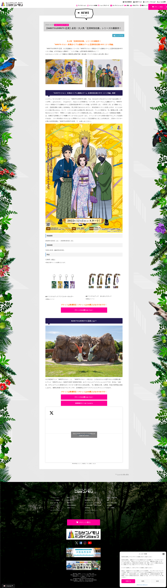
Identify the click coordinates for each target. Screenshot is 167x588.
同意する (128, 581)
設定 (157, 581)
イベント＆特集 (93, 5)
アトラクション (82, 5)
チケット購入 (158, 7)
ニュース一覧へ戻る (123, 474)
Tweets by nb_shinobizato (84, 434)
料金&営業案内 (128, 2)
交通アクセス (138, 2)
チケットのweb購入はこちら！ (84, 310)
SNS (108, 500)
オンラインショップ (118, 5)
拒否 (143, 581)
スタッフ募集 (110, 507)
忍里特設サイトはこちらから (84, 403)
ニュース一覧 (54, 502)
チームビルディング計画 (92, 502)
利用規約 (87, 507)
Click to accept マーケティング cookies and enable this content (84, 434)
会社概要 (109, 505)
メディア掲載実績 (112, 497)
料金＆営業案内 (71, 505)
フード (52, 507)
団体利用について (90, 500)
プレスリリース (89, 513)
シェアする (119, 35)
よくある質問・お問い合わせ (93, 505)
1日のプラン (135, 5)
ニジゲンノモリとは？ (150, 2)
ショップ (53, 505)
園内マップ (145, 5)
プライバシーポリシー (142, 584)
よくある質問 (162, 2)
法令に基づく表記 (112, 502)
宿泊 (128, 5)
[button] (163, 554)
